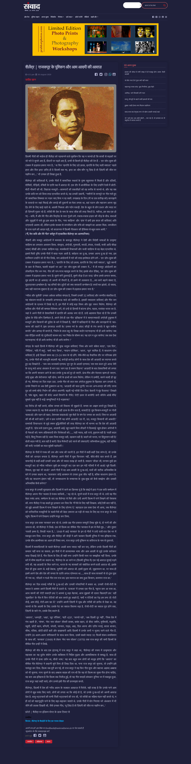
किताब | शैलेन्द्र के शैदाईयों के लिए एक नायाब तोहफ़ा (44, 721)
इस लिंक (39, 728)
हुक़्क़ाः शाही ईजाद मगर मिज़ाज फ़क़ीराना (137, 105)
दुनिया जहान (35, 17)
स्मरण (48, 741)
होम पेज (26, 17)
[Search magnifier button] (164, 5)
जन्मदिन (29, 741)
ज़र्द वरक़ (69, 17)
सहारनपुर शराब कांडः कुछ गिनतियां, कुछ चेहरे (139, 86)
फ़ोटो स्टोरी (78, 17)
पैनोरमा (60, 17)
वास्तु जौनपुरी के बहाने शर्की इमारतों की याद (138, 99)
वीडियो (86, 17)
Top (185, 758)
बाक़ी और (94, 17)
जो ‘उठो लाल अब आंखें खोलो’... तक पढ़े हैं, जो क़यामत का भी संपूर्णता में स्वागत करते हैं (145, 119)
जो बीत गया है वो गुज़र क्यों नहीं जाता (136, 80)
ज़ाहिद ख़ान (31, 79)
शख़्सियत (39, 741)
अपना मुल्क (45, 17)
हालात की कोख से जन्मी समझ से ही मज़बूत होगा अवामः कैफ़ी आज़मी (145, 73)
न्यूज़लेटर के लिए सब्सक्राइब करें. (37, 731)
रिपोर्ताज (53, 17)
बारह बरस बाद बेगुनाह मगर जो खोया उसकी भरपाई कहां (142, 112)
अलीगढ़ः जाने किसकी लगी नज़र (135, 93)
